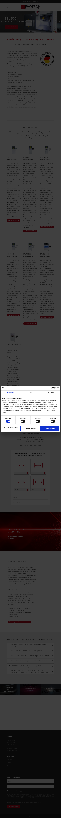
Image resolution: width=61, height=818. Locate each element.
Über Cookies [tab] (50, 392)
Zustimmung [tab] (10, 392)
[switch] (23, 421)
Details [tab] (30, 392)
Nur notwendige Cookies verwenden (11, 428)
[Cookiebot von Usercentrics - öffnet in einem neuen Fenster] (52, 388)
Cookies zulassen (50, 428)
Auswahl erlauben (30, 428)
